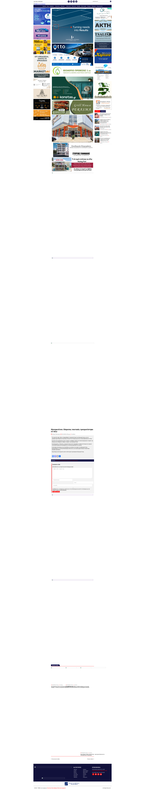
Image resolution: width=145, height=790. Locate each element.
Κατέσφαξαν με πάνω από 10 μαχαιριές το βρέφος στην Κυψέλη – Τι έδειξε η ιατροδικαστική (62, 687)
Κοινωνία (57, 6)
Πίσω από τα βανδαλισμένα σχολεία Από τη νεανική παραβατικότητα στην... (105, 139)
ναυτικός (69, 460)
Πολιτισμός (83, 6)
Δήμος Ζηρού (85, 772)
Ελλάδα (78, 6)
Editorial (94, 6)
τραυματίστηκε (75, 460)
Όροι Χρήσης (54, 788)
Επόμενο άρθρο (90, 759)
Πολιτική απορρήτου (61, 788)
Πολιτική (74, 6)
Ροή (48, 6)
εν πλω (60, 460)
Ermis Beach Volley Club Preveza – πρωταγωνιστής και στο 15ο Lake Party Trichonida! (92, 755)
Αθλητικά (68, 6)
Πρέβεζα (52, 6)
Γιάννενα (84, 774)
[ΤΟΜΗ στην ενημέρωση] (39, 4)
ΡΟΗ (97, 111)
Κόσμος (89, 6)
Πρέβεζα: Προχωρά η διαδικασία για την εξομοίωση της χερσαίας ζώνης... (105, 132)
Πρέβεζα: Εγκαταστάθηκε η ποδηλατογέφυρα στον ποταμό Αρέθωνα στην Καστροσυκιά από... (105, 121)
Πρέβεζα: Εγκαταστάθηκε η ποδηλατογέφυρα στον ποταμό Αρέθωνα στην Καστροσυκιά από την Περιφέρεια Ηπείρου (77, 687)
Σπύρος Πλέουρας (56, 434)
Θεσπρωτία (85, 777)
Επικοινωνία (99, 6)
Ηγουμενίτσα (64, 460)
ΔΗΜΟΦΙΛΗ (103, 111)
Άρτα (84, 775)
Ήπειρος (62, 6)
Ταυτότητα (49, 788)
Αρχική (44, 6)
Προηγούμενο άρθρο (56, 759)
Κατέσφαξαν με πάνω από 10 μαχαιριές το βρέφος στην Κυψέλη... (105, 114)
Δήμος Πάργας (85, 770)
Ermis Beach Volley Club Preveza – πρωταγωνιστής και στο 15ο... (105, 127)
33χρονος (57, 460)
